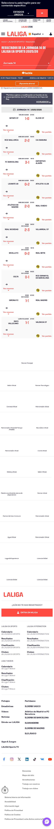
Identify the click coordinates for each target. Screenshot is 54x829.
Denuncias (26, 771)
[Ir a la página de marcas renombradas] (11, 790)
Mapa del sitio (28, 775)
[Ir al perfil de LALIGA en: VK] (42, 759)
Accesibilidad (10, 802)
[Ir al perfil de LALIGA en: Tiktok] (34, 759)
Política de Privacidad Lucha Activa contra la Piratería (27, 819)
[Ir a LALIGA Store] (27, 27)
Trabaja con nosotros (31, 784)
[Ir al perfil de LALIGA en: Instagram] (11, 759)
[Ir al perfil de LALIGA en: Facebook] (4, 759)
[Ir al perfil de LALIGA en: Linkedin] (27, 759)
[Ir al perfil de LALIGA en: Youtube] (50, 759)
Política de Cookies (12, 815)
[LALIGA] (17, 34)
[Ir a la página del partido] (6, 126)
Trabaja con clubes (30, 788)
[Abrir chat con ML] (46, 822)
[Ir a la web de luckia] (27, 73)
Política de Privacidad (14, 810)
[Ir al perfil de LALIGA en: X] (19, 759)
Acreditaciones (28, 780)
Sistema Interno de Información (18, 797)
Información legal (12, 806)
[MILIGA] (50, 34)
